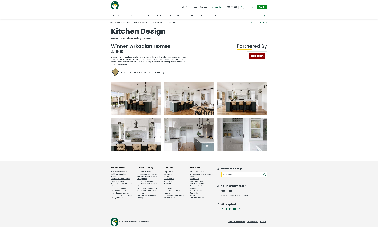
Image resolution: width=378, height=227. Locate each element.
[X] (223, 209)
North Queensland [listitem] (197, 183)
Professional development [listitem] (147, 183)
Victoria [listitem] (193, 195)
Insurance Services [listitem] (118, 190)
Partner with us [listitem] (170, 198)
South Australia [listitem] (196, 190)
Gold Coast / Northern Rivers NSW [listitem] (201, 175)
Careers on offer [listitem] (143, 186)
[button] (117, 15)
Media (246, 195)
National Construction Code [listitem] (121, 195)
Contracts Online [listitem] (117, 181)
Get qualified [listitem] (142, 179)
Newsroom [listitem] (168, 181)
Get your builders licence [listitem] (147, 176)
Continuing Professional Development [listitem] (146, 191)
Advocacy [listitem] (168, 186)
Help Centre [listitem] (168, 172)
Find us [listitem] (166, 176)
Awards (136, 22)
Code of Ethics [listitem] (169, 188)
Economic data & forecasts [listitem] (121, 183)
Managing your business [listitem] (120, 193)
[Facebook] (227, 209)
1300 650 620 (232, 7)
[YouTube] (235, 209)
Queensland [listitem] (194, 188)
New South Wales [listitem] (196, 181)
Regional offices (235, 195)
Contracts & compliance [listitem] (120, 179)
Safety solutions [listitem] (117, 198)
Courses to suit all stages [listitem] (147, 188)
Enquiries (224, 195)
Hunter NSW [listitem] (194, 179)
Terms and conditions (236, 222)
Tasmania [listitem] (194, 193)
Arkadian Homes (150, 46)
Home (112, 22)
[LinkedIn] (231, 209)
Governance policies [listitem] (172, 190)
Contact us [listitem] (168, 174)
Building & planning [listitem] (118, 174)
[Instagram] (240, 209)
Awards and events (123, 22)
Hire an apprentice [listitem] (118, 188)
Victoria (144, 22)
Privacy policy (252, 222)
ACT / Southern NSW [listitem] (198, 172)
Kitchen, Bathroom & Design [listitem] (174, 195)
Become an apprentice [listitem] (146, 172)
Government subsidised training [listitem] (146, 196)
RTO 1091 (263, 222)
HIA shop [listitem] (114, 186)
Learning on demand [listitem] (145, 181)
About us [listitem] (167, 193)
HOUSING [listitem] (167, 183)
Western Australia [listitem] (197, 198)
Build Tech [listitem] (115, 176)
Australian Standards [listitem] (119, 172)
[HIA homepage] (115, 9)
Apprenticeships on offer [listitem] (147, 174)
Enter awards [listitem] (169, 179)
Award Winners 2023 (157, 22)
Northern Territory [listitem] (197, 186)
